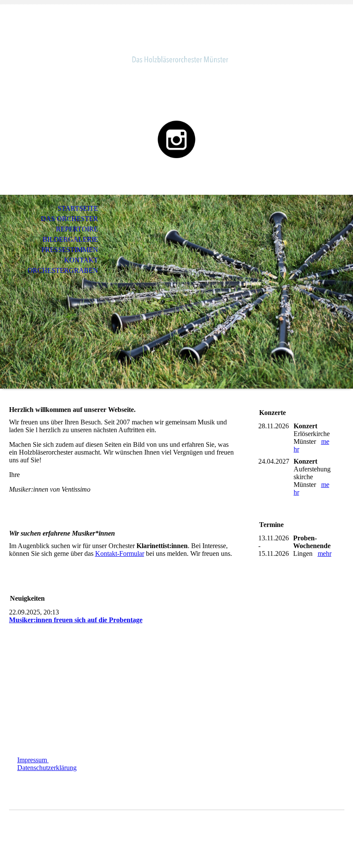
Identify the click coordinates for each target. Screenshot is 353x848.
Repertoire (77, 229)
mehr (324, 553)
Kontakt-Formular (119, 553)
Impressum (33, 760)
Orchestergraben (63, 270)
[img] (176, 46)
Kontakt (81, 260)
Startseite (78, 208)
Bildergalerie (70, 239)
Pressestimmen (69, 249)
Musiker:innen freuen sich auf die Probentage (75, 620)
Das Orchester (69, 218)
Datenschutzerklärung (47, 767)
